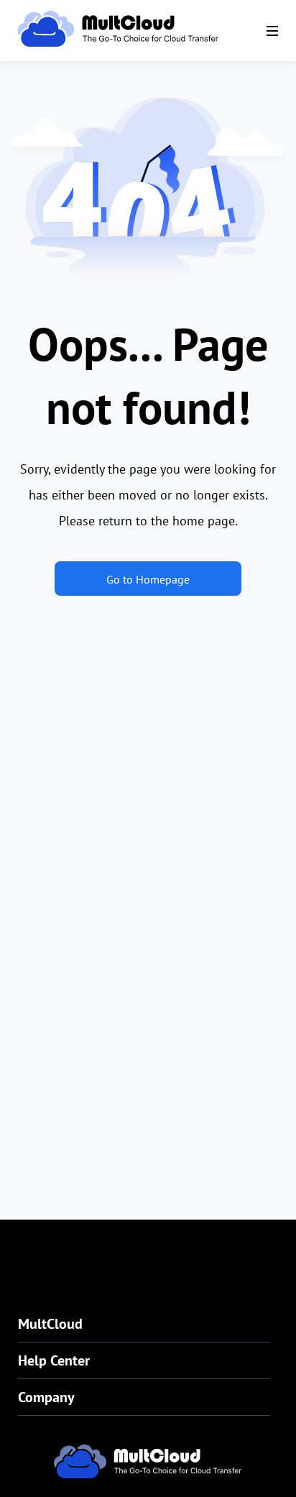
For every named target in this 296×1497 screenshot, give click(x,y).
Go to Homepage (148, 579)
